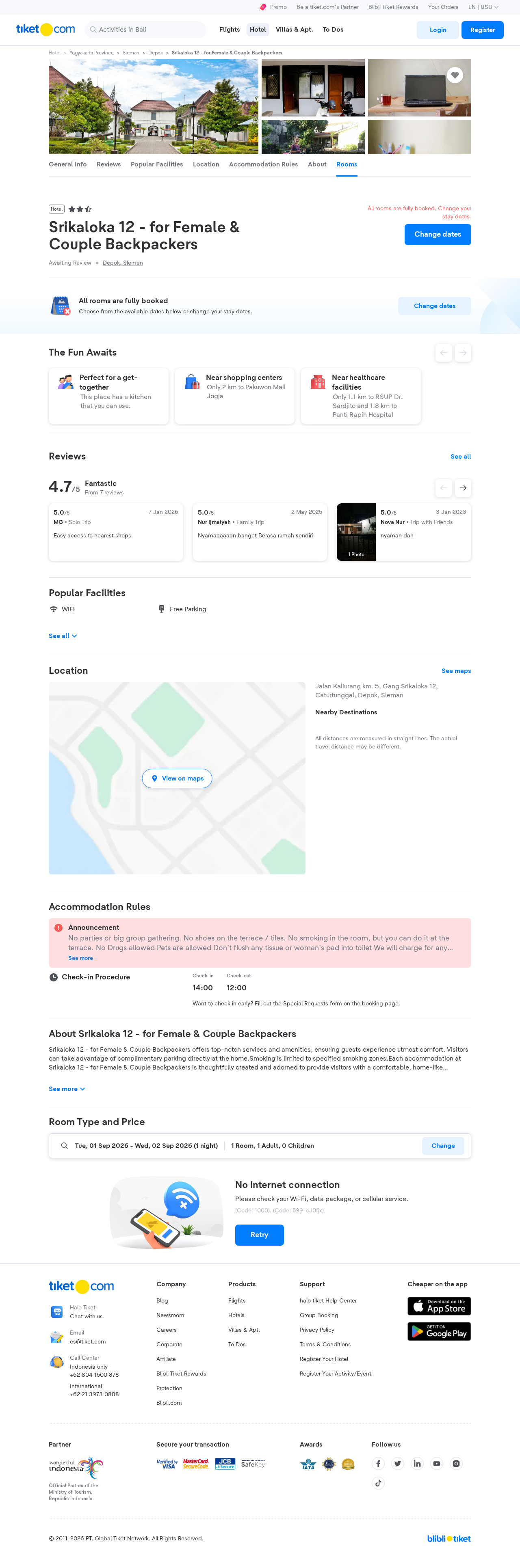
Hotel (55, 53)
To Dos (237, 1344)
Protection (169, 1388)
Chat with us (86, 1316)
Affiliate (166, 1359)
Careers (166, 1330)
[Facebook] (378, 1463)
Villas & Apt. (244, 1330)
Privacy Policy (317, 1330)
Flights (237, 1301)
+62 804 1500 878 (94, 1375)
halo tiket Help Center (328, 1301)
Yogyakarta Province (91, 53)
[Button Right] (463, 488)
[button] (177, 778)
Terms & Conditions (325, 1344)
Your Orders (443, 7)
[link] (438, 30)
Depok (155, 53)
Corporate (169, 1344)
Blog (162, 1301)
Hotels (236, 1315)
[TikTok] (378, 1483)
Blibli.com (169, 1403)
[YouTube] (436, 1463)
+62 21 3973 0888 (94, 1394)
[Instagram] (456, 1463)
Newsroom (170, 1315)
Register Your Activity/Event (335, 1374)
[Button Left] (444, 488)
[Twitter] (397, 1463)
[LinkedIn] (417, 1463)
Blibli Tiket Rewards (393, 7)
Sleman (131, 53)
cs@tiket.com (88, 1342)
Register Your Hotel (324, 1359)
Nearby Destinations (346, 712)
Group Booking (319, 1315)
